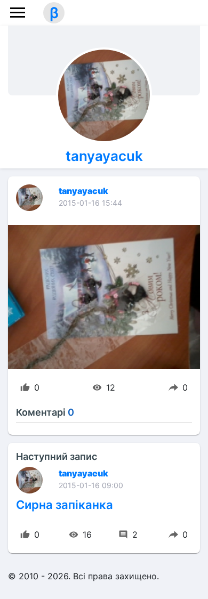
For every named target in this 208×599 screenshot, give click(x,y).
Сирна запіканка (64, 505)
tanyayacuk (104, 156)
